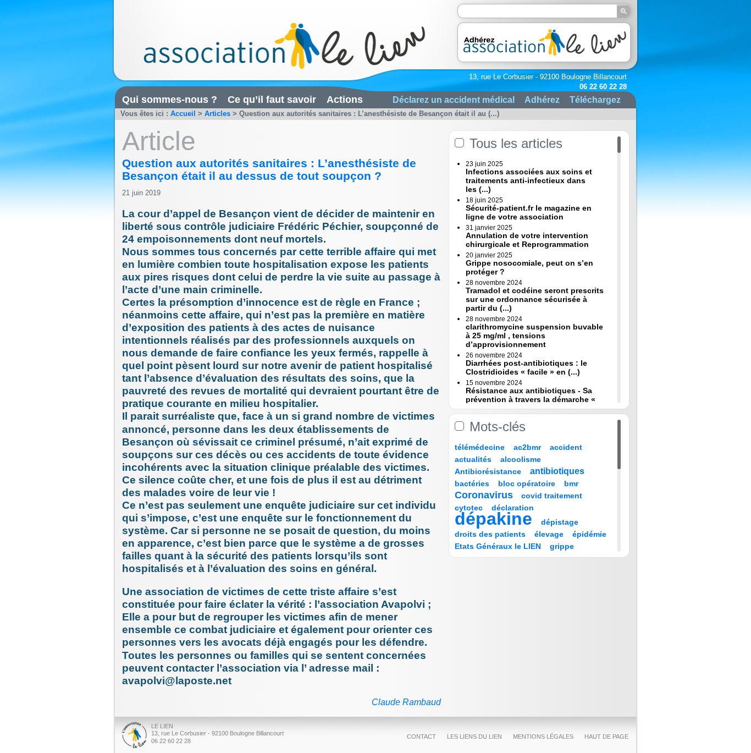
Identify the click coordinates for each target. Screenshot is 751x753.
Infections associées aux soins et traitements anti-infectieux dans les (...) (529, 180)
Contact (421, 736)
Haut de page (606, 736)
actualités (473, 459)
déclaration (513, 507)
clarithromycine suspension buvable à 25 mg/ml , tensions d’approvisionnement (534, 335)
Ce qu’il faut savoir (272, 99)
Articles (217, 113)
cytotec (469, 507)
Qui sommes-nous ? (169, 99)
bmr (571, 483)
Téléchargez (595, 100)
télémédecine (480, 447)
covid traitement (551, 495)
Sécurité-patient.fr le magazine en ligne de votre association (529, 212)
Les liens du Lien (474, 736)
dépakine (493, 519)
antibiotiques (557, 471)
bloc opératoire (526, 483)
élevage (549, 534)
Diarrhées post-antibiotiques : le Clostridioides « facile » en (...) (526, 367)
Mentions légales (543, 736)
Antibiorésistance (488, 471)
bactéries (472, 483)
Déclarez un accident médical (454, 100)
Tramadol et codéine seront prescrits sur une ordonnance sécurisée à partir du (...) (535, 299)
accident (566, 447)
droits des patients (490, 534)
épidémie (589, 534)
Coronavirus (485, 495)
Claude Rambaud (406, 702)
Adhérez (542, 100)
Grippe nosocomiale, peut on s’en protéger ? (529, 267)
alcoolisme (520, 459)
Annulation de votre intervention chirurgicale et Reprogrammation (527, 240)
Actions (345, 99)
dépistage (559, 522)
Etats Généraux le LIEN (498, 546)
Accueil (183, 113)
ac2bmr (527, 447)
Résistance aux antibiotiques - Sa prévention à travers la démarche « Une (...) (530, 399)
